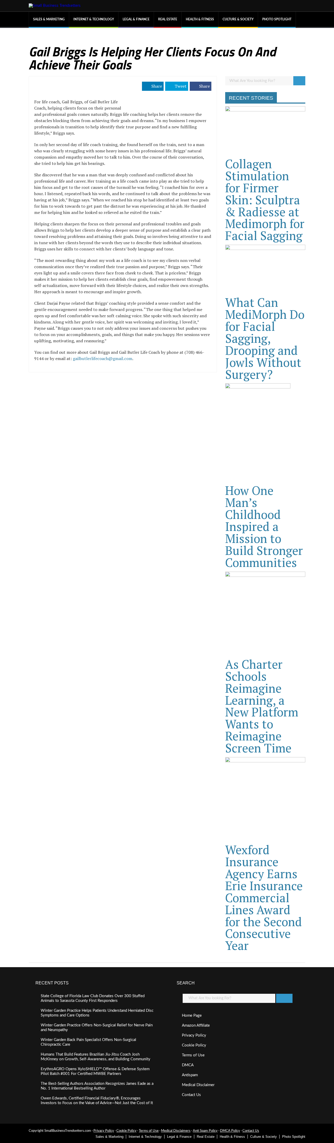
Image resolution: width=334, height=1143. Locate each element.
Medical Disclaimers (175, 1131)
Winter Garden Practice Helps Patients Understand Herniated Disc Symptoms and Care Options (97, 1013)
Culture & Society (238, 19)
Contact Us (191, 1095)
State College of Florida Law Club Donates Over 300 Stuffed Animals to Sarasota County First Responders (93, 998)
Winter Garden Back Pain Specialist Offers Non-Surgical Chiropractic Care (88, 1042)
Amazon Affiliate (196, 1025)
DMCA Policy (230, 1131)
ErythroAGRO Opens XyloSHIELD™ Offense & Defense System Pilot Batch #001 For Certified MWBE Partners (95, 1071)
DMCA (188, 1065)
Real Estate (167, 19)
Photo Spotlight (276, 19)
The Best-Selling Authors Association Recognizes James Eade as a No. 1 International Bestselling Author (97, 1086)
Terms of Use (193, 1055)
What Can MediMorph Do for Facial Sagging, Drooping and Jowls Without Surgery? (265, 338)
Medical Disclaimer (198, 1085)
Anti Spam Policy (205, 1131)
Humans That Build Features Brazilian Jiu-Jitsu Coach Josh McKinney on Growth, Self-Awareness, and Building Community (95, 1056)
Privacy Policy (194, 1035)
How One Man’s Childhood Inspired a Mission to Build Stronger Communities (264, 526)
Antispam (190, 1075)
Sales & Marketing (49, 19)
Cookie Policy (194, 1045)
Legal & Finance (136, 19)
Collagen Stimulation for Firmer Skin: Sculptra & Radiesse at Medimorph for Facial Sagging (265, 199)
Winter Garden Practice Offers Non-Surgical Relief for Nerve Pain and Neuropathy (97, 1027)
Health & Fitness (200, 19)
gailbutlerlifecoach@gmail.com (102, 358)
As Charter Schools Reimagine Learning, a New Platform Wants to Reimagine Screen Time (261, 706)
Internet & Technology (93, 19)
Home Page (192, 1016)
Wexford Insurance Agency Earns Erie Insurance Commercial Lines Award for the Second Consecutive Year (264, 897)
